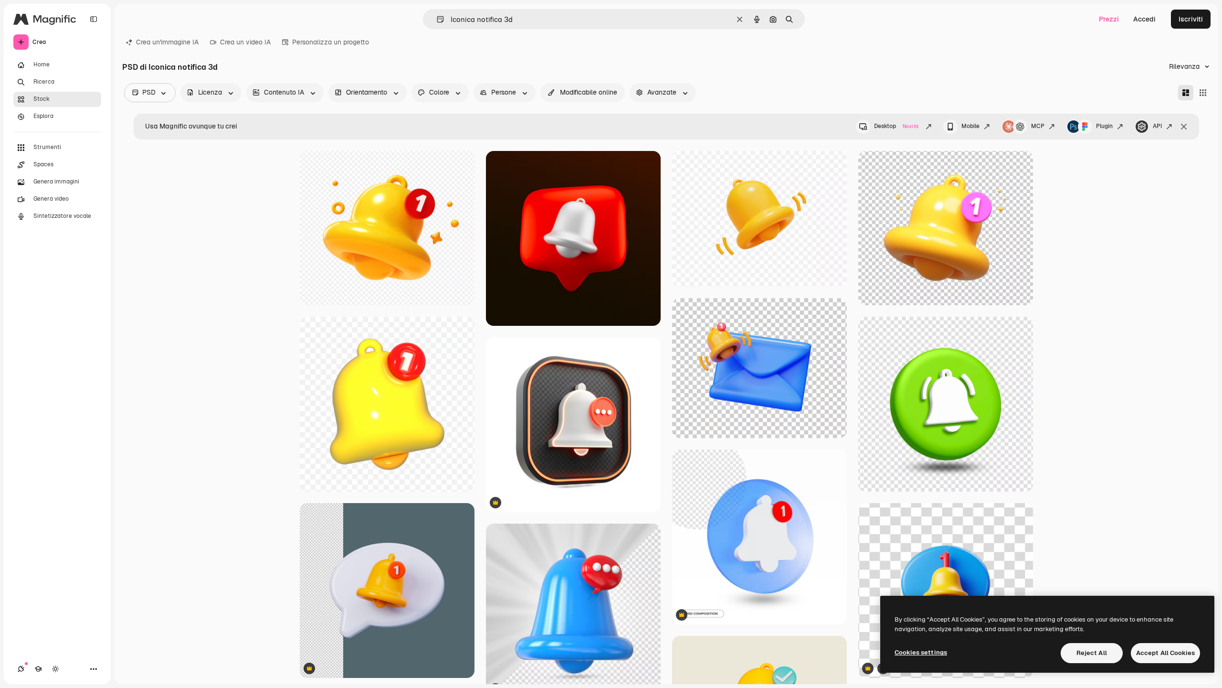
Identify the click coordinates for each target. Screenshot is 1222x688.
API (1157, 126)
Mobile (970, 126)
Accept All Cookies (1165, 653)
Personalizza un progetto (330, 42)
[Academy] (38, 669)
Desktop (896, 126)
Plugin (1104, 126)
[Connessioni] (21, 669)
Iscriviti (1191, 19)
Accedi (1144, 19)
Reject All (1091, 653)
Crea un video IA (245, 42)
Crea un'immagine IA (167, 42)
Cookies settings (921, 652)
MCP (1037, 126)
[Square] (1203, 92)
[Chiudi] (1184, 126)
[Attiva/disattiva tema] (55, 669)
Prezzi (1109, 19)
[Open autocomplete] (436, 19)
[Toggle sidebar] (93, 19)
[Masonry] (1185, 92)
